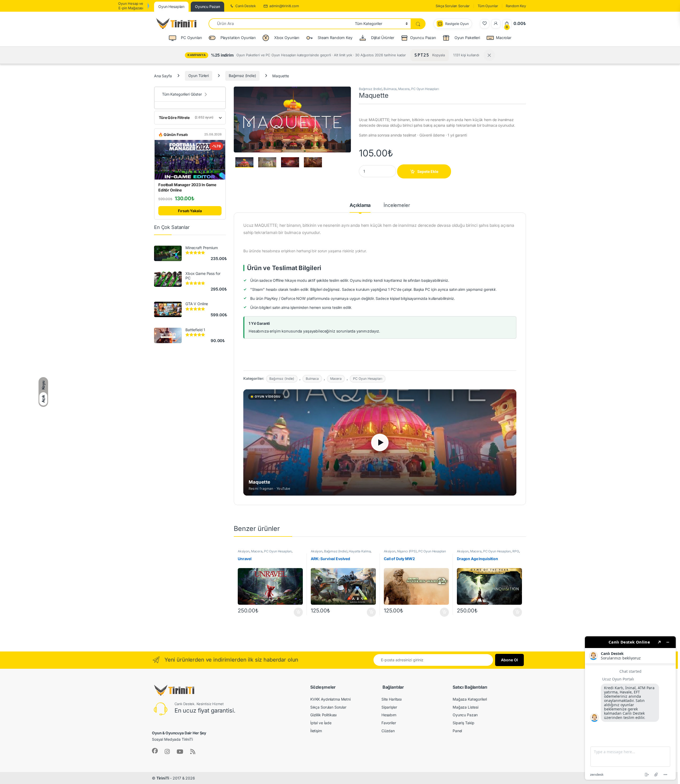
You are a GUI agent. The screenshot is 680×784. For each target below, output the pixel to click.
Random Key (516, 6)
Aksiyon (243, 551)
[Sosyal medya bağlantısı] (155, 751)
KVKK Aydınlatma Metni (330, 699)
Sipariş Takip (463, 723)
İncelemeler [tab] (397, 205)
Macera (404, 89)
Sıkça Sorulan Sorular (453, 6)
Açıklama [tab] (360, 205)
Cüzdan (388, 730)
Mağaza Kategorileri (470, 699)
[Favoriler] (484, 23)
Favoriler (388, 723)
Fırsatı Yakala (190, 210)
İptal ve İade (321, 723)
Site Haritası (391, 699)
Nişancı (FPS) (407, 551)
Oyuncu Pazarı (423, 37)
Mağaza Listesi (465, 707)
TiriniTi (162, 778)
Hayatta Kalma (360, 551)
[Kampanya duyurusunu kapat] (489, 55)
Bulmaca (390, 89)
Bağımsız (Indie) (242, 75)
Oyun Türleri (198, 75)
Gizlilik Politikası (323, 715)
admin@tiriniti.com (284, 6)
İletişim (316, 730)
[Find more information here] (630, 708)
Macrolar (503, 37)
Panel (457, 730)
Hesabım (388, 715)
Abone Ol (509, 660)
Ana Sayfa (163, 75)
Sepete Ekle (427, 171)
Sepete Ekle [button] (297, 612)
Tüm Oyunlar (488, 6)
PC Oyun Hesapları (425, 89)
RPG (515, 551)
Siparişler (389, 707)
